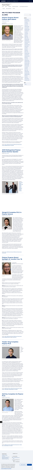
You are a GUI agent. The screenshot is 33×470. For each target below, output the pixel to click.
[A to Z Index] (31, 1)
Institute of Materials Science (6, 145)
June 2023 (26, 43)
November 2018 (27, 63)
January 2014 (26, 78)
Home (3, 6)
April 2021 (26, 57)
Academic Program (4, 455)
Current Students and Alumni (23, 6)
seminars (20, 190)
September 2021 (27, 56)
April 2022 (26, 50)
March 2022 (26, 51)
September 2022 (27, 44)
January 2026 (27, 19)
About (6, 6)
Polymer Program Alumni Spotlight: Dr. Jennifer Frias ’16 (12, 258)
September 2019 (27, 61)
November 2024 (27, 29)
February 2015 (27, 71)
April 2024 (26, 36)
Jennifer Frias (14, 337)
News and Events (8, 8)
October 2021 (27, 54)
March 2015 (26, 70)
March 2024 (26, 37)
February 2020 (27, 60)
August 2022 (26, 46)
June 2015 (26, 67)
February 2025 (27, 26)
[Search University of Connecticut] (29, 1)
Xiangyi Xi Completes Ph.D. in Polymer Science (11, 213)
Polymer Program (5, 5)
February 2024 (27, 39)
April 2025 (26, 25)
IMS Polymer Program (10, 144)
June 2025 (26, 23)
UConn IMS (12, 145)
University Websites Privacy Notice (6, 468)
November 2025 (27, 20)
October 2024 (27, 30)
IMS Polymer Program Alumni (17, 144)
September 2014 (27, 74)
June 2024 (26, 33)
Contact (14, 8)
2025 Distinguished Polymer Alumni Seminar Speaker (11, 151)
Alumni (6, 144)
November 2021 (27, 53)
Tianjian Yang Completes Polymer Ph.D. (10, 342)
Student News (4, 252)
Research (9, 6)
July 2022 (26, 47)
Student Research (11, 389)
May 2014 (26, 75)
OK (29, 464)
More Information (23, 464)
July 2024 (26, 32)
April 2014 (26, 77)
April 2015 (26, 68)
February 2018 (27, 64)
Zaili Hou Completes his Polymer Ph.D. (12, 395)
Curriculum (3, 456)
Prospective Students (15, 6)
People (4, 8)
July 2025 (26, 22)
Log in (25, 84)
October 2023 (27, 40)
